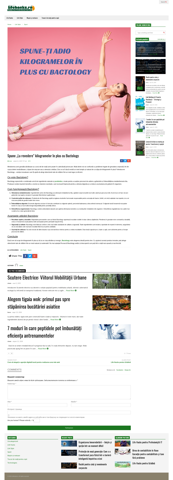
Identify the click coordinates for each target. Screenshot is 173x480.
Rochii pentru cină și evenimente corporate (152, 78)
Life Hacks (10, 18)
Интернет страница (15, 409)
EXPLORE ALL (161, 39)
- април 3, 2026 (152, 147)
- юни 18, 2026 (152, 82)
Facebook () (119, 370)
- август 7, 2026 (144, 44)
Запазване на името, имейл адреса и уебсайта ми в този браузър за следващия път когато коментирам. (46, 417)
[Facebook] (122, 160)
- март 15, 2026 (17, 312)
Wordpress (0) (111, 370)
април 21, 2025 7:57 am (20, 161)
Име (10, 402)
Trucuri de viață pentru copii (50, 18)
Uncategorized (13, 441)
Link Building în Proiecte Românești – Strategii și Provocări (153, 99)
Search (163, 2)
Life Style (20, 18)
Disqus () (128, 370)
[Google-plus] (129, 160)
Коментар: (12, 384)
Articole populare (142, 39)
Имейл (74, 402)
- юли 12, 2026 (144, 61)
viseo (10, 161)
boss (9, 312)
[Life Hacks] (22, 9)
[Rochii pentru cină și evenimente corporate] (140, 83)
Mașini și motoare (32, 18)
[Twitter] (125, 160)
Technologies (12, 463)
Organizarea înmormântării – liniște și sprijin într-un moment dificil (95, 444)
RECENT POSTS (67, 438)
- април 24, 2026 (153, 104)
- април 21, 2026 (17, 341)
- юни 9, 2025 (16, 283)
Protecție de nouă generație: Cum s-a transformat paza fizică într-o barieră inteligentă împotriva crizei (95, 455)
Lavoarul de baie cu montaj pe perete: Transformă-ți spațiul (155, 143)
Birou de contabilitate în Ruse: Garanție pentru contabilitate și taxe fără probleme (148, 454)
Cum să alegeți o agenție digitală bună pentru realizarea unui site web (34, 362)
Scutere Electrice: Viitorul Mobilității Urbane (47, 277)
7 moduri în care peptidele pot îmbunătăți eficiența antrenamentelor (44, 331)
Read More (70, 291)
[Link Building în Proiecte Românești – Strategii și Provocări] (140, 103)
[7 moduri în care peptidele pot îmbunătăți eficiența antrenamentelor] (140, 125)
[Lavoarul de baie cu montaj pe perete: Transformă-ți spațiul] (140, 148)
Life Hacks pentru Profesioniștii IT (147, 442)
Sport (29, 250)
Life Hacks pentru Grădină (121, 362)
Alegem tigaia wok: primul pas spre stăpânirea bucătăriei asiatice (39, 302)
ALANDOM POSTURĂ (122, 438)
